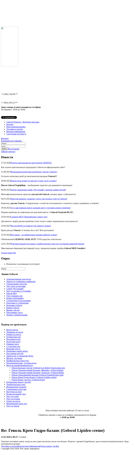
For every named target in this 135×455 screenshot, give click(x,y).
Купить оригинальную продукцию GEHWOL (31, 163)
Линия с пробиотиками (16, 315)
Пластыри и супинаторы (17, 303)
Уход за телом (12, 396)
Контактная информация (29, 446)
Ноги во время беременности (19, 365)
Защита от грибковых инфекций (20, 281)
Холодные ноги (13, 341)
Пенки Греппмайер (15, 298)
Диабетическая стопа (15, 384)
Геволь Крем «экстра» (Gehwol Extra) (28, 380)
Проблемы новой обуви (17, 351)
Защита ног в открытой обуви (19, 356)
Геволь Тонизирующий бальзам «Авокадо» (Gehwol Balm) (38, 372)
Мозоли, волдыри (14, 358)
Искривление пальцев (16, 387)
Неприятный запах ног (16, 403)
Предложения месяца (15, 127)
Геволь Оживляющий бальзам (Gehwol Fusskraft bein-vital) (38, 375)
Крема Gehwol (12, 308)
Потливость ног (13, 339)
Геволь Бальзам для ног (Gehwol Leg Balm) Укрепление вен (38, 368)
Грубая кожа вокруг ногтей (18, 382)
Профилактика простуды (17, 361)
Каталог (10, 124)
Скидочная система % (16, 134)
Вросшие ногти (13, 349)
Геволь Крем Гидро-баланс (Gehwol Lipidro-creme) (34, 377)
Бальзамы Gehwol (14, 305)
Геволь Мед (11, 293)
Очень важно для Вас (49, 446)
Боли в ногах (12, 330)
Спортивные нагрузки (16, 389)
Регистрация (13, 149)
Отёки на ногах (13, 401)
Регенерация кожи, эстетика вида (21, 363)
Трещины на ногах (14, 332)
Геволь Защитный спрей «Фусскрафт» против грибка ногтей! (38, 190)
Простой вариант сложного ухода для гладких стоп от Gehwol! (39, 199)
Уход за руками (13, 399)
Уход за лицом (12, 406)
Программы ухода (14, 312)
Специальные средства (16, 284)
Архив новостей (8, 253)
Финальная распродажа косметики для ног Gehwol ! (34, 172)
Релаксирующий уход (16, 394)
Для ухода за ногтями (16, 286)
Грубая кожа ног (13, 337)
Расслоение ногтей (14, 353)
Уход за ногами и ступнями (18, 291)
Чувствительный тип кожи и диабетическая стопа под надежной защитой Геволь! (47, 244)
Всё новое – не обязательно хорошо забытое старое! (34, 235)
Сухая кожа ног (13, 346)
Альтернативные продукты (18, 279)
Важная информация (15, 131)
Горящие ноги (12, 344)
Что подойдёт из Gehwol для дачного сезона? (31, 226)
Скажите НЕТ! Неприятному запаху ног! (29, 217)
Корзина (11, 139)
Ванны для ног (13, 310)
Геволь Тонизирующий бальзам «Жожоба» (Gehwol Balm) (37, 370)
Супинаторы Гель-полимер (18, 300)
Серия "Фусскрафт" (15, 289)
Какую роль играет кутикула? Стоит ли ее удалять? (34, 181)
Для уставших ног (14, 296)
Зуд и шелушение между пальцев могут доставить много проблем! (41, 208)
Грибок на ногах (13, 334)
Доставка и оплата (14, 129)
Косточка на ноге (14, 392)
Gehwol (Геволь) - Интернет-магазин (22, 122)
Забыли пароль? (8, 151)
